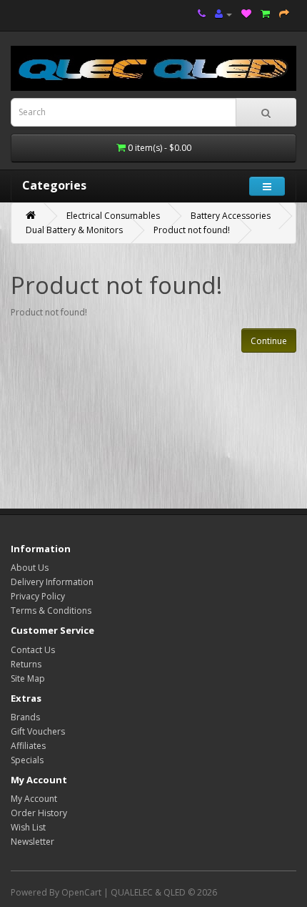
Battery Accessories (231, 216)
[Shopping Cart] (265, 14)
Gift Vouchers (38, 731)
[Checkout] (284, 14)
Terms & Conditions (51, 610)
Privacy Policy (38, 596)
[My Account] (223, 14)
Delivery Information (52, 582)
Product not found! (192, 230)
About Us (30, 568)
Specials (27, 760)
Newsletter (32, 841)
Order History (39, 813)
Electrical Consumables (113, 216)
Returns (26, 664)
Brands (25, 717)
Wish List (28, 827)
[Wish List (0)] (246, 14)
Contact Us (33, 650)
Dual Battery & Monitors (74, 230)
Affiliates (28, 746)
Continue (269, 341)
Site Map (28, 678)
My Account (34, 799)
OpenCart (81, 892)
